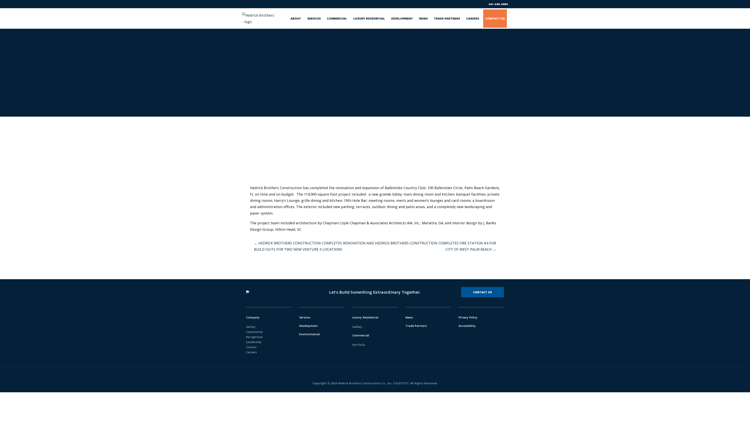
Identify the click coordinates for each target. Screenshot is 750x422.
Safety (250, 327)
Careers (251, 352)
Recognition (254, 337)
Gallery (357, 327)
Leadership (253, 342)
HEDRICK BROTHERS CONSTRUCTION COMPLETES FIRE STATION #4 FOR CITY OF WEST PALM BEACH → (435, 246)
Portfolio (358, 345)
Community (254, 332)
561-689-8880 (498, 4)
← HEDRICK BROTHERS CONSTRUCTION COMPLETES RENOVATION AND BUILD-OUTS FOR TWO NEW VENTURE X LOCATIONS (314, 246)
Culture (251, 347)
